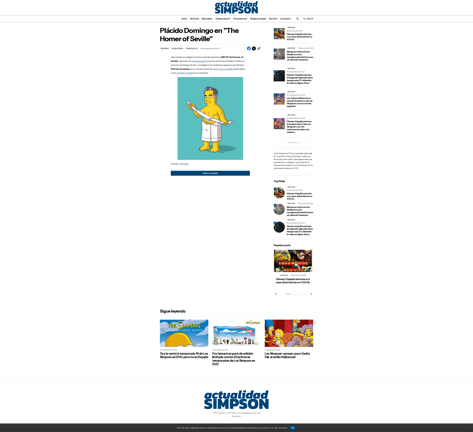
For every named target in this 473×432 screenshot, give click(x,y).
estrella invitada (185, 73)
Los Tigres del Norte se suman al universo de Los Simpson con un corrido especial (299, 102)
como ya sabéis (225, 69)
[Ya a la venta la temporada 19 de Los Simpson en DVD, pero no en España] (184, 333)
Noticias (291, 27)
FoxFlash (183, 163)
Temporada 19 (192, 48)
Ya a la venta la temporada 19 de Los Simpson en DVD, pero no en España (184, 355)
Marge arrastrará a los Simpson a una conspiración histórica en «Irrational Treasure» (300, 55)
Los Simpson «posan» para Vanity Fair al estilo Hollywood (287, 355)
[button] (297, 18)
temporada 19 (201, 61)
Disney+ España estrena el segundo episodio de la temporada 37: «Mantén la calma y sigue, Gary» (300, 79)
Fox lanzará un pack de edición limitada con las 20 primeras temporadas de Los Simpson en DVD (233, 359)
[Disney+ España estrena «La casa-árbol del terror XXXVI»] (279, 193)
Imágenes (165, 48)
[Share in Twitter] (254, 48)
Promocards (177, 48)
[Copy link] (259, 48)
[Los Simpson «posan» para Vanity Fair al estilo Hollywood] (289, 333)
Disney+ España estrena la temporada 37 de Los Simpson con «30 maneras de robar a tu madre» (299, 126)
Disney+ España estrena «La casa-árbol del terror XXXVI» (299, 37)
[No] (470, 427)
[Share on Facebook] (249, 48)
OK (292, 427)
